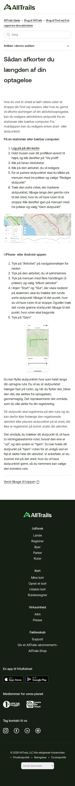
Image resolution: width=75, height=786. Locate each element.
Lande (37, 535)
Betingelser (40, 757)
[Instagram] (5, 731)
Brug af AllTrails (33, 20)
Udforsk (37, 528)
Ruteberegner (37, 595)
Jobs (37, 614)
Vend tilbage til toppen (19, 482)
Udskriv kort (37, 589)
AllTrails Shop (37, 651)
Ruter (37, 558)
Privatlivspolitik (21, 757)
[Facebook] (16, 731)
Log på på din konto (25, 148)
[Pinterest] (38, 731)
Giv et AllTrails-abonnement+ (38, 645)
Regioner (37, 541)
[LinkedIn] (27, 731)
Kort (38, 571)
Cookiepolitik (58, 757)
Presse (37, 620)
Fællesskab (38, 632)
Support (37, 639)
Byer (37, 547)
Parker (37, 553)
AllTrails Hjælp (12, 20)
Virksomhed (37, 607)
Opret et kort (38, 583)
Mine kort (37, 578)
